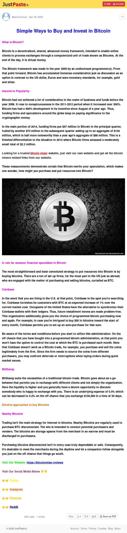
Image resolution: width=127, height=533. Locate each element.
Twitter (14, 480)
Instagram (16, 489)
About (117, 528)
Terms (84, 528)
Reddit (14, 507)
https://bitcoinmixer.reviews (45, 462)
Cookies (102, 528)
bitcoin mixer (39, 153)
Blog (110, 528)
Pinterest (15, 498)
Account (119, 3)
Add (108, 3)
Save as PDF (109, 516)
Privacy (92, 528)
